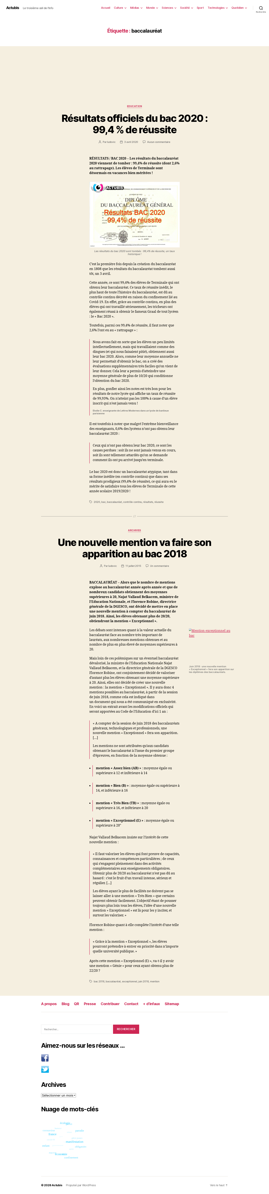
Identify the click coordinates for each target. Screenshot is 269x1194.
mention (154, 981)
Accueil (105, 7)
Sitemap (172, 1004)
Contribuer (110, 1004)
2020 (97, 501)
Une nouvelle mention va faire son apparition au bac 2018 (134, 548)
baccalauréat (114, 501)
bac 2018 (99, 981)
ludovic (111, 141)
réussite (159, 501)
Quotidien (237, 7)
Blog (65, 1004)
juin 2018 (143, 981)
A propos (49, 1004)
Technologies (216, 7)
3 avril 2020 (131, 141)
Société (185, 7)
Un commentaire (159, 565)
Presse (90, 1004)
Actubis (12, 8)
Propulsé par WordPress (81, 1185)
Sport (200, 7)
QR (76, 1004)
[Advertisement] (134, 69)
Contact (131, 1004)
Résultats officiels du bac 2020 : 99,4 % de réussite (134, 124)
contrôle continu (132, 501)
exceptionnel (129, 981)
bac (103, 501)
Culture (118, 7)
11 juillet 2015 (133, 565)
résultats (148, 501)
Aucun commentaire (158, 141)
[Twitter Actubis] (90, 1069)
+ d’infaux (151, 1004)
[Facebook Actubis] (90, 1058)
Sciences (167, 7)
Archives (134, 530)
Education (134, 106)
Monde (150, 7)
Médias (134, 7)
